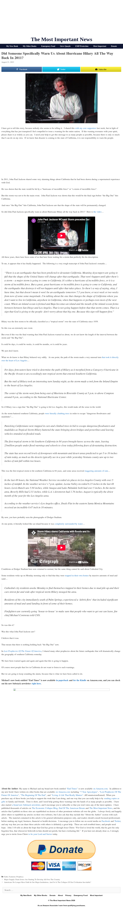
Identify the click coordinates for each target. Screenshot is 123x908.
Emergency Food (48, 46)
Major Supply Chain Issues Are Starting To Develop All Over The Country (32, 879)
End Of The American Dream (72, 808)
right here (36, 683)
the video (97, 211)
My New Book (12, 46)
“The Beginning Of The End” (33, 795)
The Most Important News (61, 39)
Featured (12, 876)
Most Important (99, 46)
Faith (6, 876)
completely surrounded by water (69, 523)
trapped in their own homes (77, 575)
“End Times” (72, 788)
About (60, 895)
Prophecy (20, 876)
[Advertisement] (61, 19)
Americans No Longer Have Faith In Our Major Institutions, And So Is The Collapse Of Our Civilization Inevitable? (47, 882)
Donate (114, 46)
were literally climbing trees (57, 413)
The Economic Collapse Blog (45, 808)
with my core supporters (85, 128)
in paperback (62, 680)
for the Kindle (79, 680)
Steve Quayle (65, 46)
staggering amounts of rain (96, 470)
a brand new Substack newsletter (26, 804)
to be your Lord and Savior (40, 834)
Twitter (117, 821)
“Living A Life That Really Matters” (67, 795)
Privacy (68, 895)
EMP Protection (81, 46)
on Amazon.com (100, 788)
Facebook (106, 821)
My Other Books (29, 46)
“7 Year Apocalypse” (89, 791)
